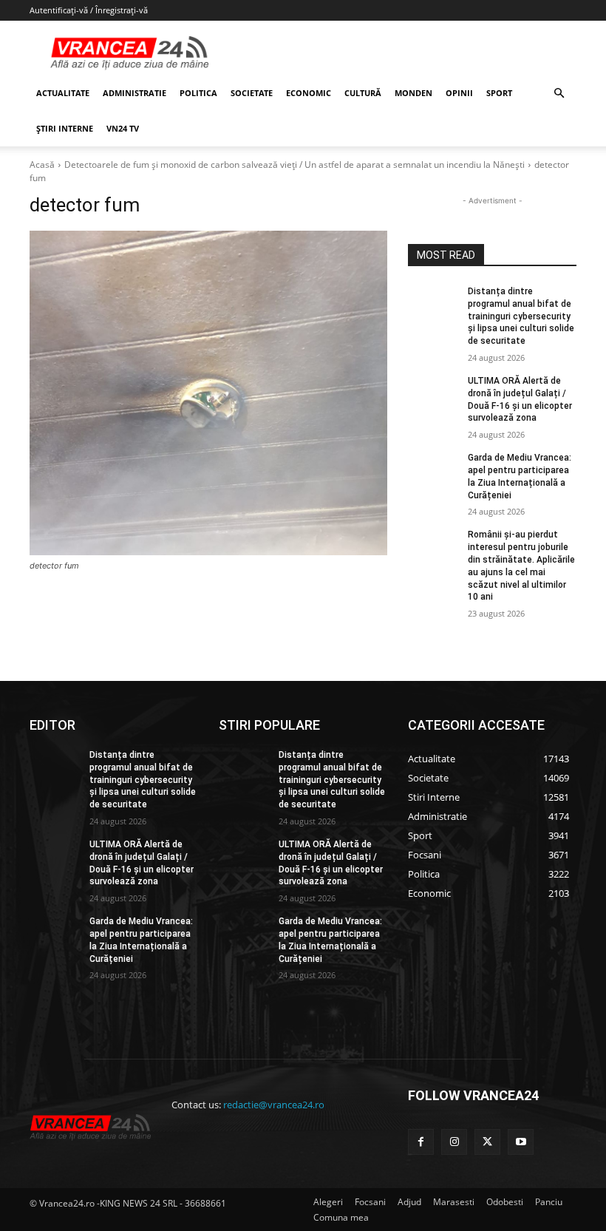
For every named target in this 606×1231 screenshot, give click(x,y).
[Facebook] (421, 1142)
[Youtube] (521, 1142)
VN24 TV (122, 128)
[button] (558, 94)
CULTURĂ (362, 92)
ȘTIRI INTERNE (64, 128)
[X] (487, 1142)
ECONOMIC (308, 92)
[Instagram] (454, 1142)
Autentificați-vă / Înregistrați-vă (89, 10)
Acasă (42, 164)
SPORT (499, 92)
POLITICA (198, 92)
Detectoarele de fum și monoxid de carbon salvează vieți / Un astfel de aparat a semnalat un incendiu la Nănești (294, 164)
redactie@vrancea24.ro (273, 1104)
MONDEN (413, 92)
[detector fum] (208, 393)
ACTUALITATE (62, 92)
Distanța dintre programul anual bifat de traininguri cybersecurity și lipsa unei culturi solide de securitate (521, 316)
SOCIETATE (252, 92)
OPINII (459, 92)
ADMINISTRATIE (134, 92)
